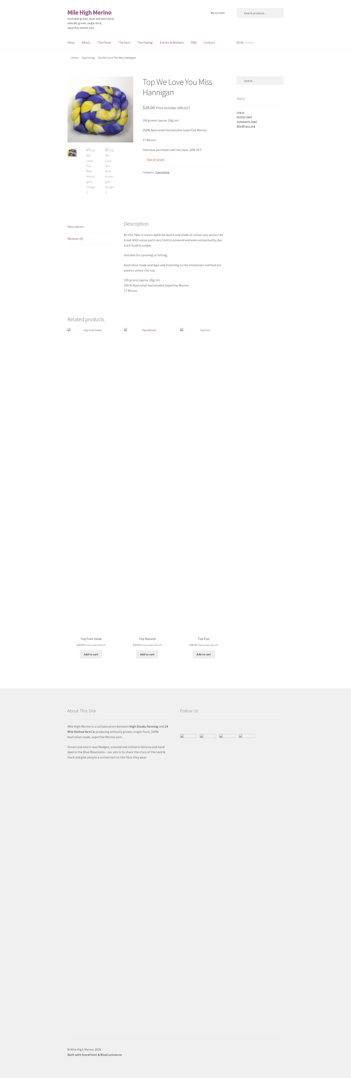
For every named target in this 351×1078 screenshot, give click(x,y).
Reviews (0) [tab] (75, 239)
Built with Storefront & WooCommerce (94, 1055)
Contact (209, 42)
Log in (240, 112)
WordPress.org (246, 126)
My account (218, 13)
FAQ (194, 42)
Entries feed (244, 117)
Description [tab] (75, 227)
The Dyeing (145, 42)
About (86, 42)
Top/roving (88, 57)
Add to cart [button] (91, 654)
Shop (71, 42)
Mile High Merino (89, 12)
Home (74, 57)
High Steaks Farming (143, 726)
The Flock (104, 42)
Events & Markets (172, 42)
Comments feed (247, 121)
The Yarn (124, 42)
